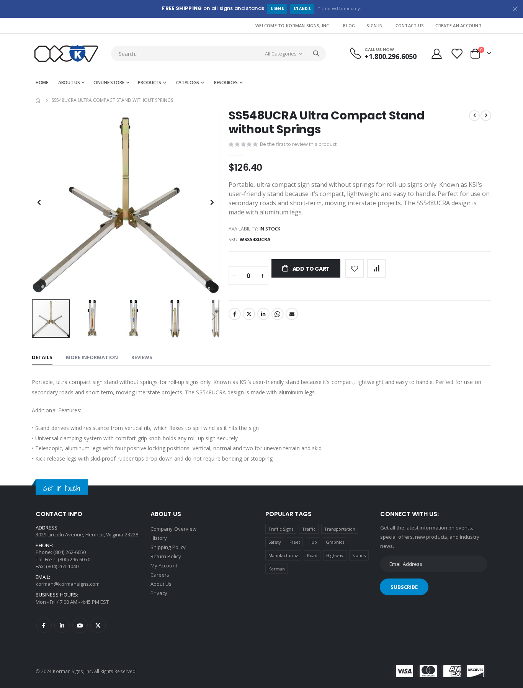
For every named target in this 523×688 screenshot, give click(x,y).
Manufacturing (283, 555)
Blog (349, 25)
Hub (313, 542)
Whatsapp (277, 314)
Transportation (339, 529)
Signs (277, 8)
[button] (212, 289)
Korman (276, 569)
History (158, 537)
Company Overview (173, 528)
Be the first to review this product (298, 144)
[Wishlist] (457, 54)
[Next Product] (486, 115)
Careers (159, 574)
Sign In (374, 25)
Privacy (158, 593)
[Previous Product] (474, 115)
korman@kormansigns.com (68, 583)
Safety (274, 542)
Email (292, 314)
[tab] (42, 357)
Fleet (294, 542)
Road (312, 555)
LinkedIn (263, 314)
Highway (334, 555)
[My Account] (436, 54)
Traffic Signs (281, 529)
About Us (161, 583)
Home (38, 100)
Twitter (249, 314)
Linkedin (62, 625)
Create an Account (458, 25)
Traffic (308, 529)
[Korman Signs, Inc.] (66, 54)
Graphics (335, 542)
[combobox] (218, 53)
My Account (163, 565)
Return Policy (165, 556)
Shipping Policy (168, 547)
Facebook (235, 314)
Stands (302, 8)
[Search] (316, 53)
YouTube (80, 625)
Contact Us (410, 25)
